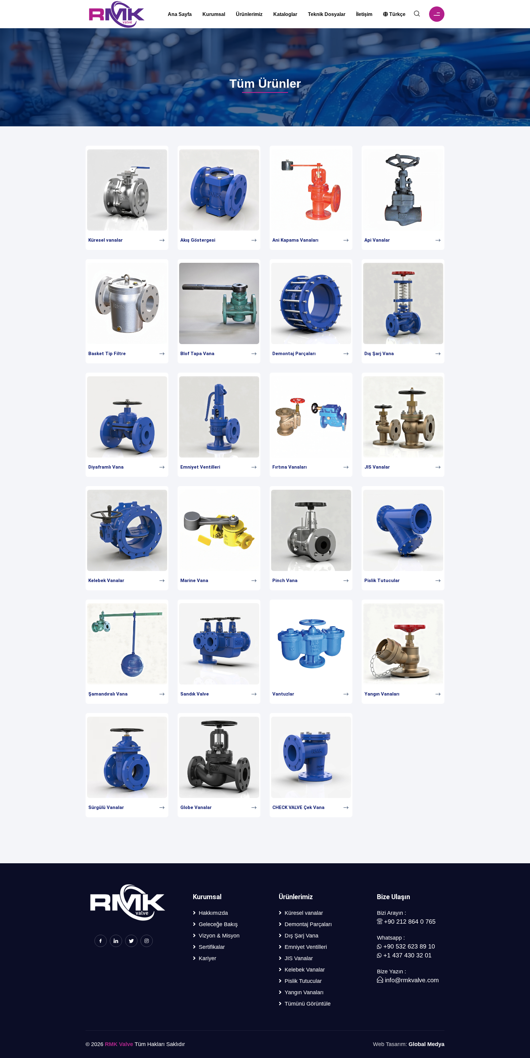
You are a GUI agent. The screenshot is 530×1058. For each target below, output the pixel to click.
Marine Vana (194, 580)
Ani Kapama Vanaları (295, 240)
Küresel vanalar (105, 240)
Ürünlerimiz (249, 14)
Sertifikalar (210, 947)
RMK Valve (119, 1044)
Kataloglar (285, 14)
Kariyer (206, 958)
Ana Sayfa (180, 14)
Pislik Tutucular (382, 580)
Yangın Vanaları (381, 694)
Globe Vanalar (196, 807)
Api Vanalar (377, 240)
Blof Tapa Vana (197, 353)
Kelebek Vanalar (106, 580)
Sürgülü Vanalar (106, 807)
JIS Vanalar (377, 467)
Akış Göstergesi (197, 240)
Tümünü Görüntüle (306, 1003)
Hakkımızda (212, 913)
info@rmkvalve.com (411, 980)
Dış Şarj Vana (379, 353)
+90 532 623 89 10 (409, 946)
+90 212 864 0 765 (410, 921)
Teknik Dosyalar (326, 14)
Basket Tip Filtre (107, 353)
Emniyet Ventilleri (200, 467)
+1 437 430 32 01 (407, 955)
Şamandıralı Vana (108, 694)
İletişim (364, 14)
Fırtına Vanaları (289, 467)
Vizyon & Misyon (218, 935)
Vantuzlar (283, 694)
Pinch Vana (285, 580)
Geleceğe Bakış (217, 924)
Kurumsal (213, 14)
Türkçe (396, 14)
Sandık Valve (194, 694)
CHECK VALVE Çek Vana (298, 807)
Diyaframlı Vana (106, 467)
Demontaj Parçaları (294, 353)
